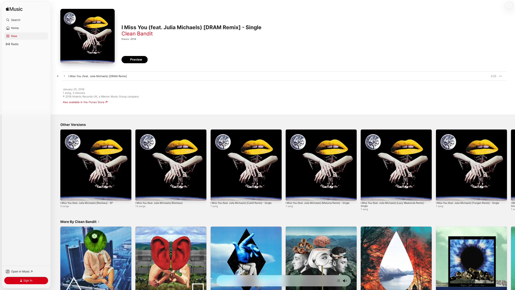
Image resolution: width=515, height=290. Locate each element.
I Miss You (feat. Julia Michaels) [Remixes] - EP (89, 131)
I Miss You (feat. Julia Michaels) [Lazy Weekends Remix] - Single (396, 132)
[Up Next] (338, 281)
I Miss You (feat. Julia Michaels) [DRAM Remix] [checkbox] (97, 76)
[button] (26, 20)
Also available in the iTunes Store (83, 102)
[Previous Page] (56, 165)
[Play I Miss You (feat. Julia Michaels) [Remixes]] (140, 196)
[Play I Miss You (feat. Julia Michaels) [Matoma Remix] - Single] (291, 196)
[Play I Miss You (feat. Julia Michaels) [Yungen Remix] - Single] (441, 196)
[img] (14, 9)
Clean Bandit (137, 33)
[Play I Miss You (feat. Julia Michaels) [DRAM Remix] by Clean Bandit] (64, 76)
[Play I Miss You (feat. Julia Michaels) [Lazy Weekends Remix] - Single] (366, 196)
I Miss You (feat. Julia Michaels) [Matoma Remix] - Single (317, 132)
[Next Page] (511, 165)
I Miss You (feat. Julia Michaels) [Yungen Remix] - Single (471, 131)
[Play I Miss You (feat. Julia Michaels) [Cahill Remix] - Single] (216, 196)
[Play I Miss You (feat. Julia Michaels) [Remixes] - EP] (65, 196)
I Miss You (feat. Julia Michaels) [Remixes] (161, 131)
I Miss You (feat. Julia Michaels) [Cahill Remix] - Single (245, 131)
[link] (80, 222)
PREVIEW (491, 76)
